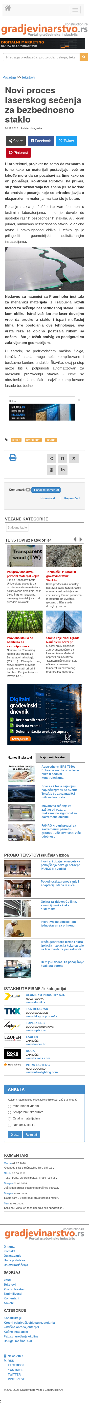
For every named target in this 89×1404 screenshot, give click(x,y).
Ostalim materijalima (26, 1118)
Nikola (8, 1173)
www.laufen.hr (36, 1044)
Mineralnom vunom (26, 1106)
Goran (8, 1163)
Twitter (68, 141)
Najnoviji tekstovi (20, 757)
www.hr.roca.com (38, 1058)
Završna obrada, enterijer (21, 1327)
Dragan (9, 1183)
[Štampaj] (12, 457)
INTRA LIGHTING (38, 1065)
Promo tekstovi (14, 1289)
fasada (51, 440)
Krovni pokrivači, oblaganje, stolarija (29, 1322)
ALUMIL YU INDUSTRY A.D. (45, 995)
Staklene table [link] (17, 527)
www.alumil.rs (35, 1002)
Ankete (9, 1303)
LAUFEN (32, 1037)
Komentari (16, 1155)
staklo (16, 440)
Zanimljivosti (13, 1293)
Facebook (42, 141)
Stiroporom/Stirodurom (28, 1112)
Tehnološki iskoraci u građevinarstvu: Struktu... (61, 576)
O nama (9, 1246)
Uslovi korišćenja (16, 1265)
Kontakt (9, 1251)
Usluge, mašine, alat (18, 1341)
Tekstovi (28, 77)
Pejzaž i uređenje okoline (21, 1336)
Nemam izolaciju (24, 1125)
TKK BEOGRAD (37, 1009)
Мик (7, 1203)
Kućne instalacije (16, 1332)
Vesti (7, 1280)
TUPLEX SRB (35, 1023)
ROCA (30, 1051)
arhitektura (33, 440)
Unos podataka (14, 1260)
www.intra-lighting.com (42, 1072)
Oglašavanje (12, 1255)
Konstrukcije (13, 1318)
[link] (44, 29)
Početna (9, 77)
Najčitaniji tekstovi (53, 757)
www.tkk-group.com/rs (42, 1016)
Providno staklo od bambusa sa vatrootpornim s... (20, 642)
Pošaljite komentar (46, 490)
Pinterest (20, 152)
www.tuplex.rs (36, 1030)
